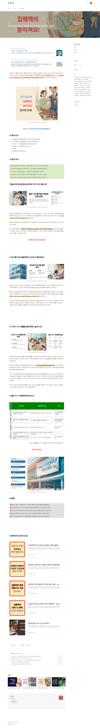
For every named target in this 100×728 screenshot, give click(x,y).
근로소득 (88, 89)
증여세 (86, 81)
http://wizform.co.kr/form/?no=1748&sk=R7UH (23, 59)
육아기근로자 (87, 85)
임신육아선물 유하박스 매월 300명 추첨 (23, 62)
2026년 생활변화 (82, 89)
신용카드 (82, 85)
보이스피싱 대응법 (84, 79)
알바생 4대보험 (77, 79)
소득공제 (76, 87)
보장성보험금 (87, 91)
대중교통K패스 (86, 83)
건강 (75, 49)
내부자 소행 (89, 77)
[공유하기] (15, 645)
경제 (75, 47)
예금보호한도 (76, 85)
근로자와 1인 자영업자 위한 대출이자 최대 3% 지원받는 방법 (26, 656)
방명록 (22, 8)
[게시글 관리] (17, 645)
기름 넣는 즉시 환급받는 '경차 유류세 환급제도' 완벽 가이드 (25, 660)
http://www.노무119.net (17, 48)
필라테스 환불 (83, 77)
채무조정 (76, 81)
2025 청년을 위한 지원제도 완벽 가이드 (21, 664)
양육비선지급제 (82, 87)
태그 (15, 8)
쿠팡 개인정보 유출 (87, 93)
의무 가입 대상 (77, 77)
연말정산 (81, 93)
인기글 (80, 65)
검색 (87, 3)
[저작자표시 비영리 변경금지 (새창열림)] (28, 645)
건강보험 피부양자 (82, 95)
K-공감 (36, 443)
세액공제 (89, 95)
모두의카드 (76, 93)
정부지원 (89, 81)
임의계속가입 (81, 81)
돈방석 (11, 3)
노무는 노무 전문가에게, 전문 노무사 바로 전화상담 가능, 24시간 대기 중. (31, 53)
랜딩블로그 (12, 698)
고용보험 (76, 89)
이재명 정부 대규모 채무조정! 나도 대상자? (21, 658)
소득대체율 (87, 87)
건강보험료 (76, 95)
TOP (91, 723)
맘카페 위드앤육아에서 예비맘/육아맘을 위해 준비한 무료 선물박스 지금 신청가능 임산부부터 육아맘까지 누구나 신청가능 (31, 65)
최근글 (75, 65)
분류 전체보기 (77, 44)
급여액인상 (76, 83)
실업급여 (81, 83)
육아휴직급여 (81, 91)
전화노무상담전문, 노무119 (19, 51)
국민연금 (76, 91)
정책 (12, 653)
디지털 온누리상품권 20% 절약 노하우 (20, 662)
